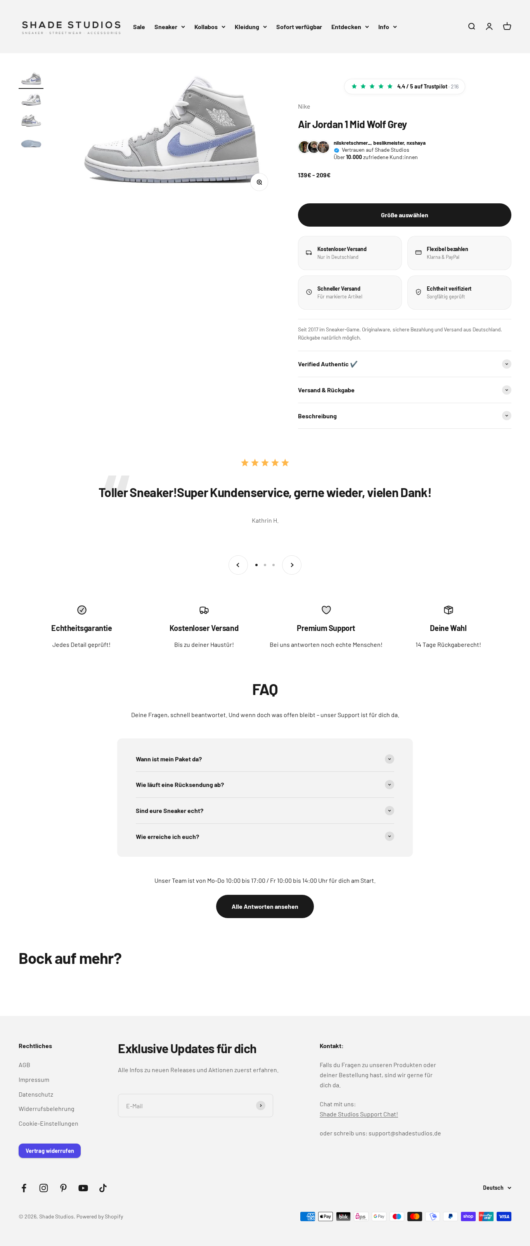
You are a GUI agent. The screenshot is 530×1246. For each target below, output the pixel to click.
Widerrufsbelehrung (46, 1108)
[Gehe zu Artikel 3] (31, 122)
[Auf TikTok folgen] (103, 1188)
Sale (139, 26)
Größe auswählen (404, 214)
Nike (304, 106)
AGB (24, 1064)
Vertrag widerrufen (50, 1150)
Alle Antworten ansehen (265, 906)
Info (383, 26)
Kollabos (206, 26)
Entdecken (346, 26)
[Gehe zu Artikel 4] (31, 143)
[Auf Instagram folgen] (43, 1188)
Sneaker (165, 26)
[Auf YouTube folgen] (83, 1188)
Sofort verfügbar (299, 26)
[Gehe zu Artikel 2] (31, 101)
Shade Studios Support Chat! (359, 1114)
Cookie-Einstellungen (48, 1123)
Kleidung (247, 26)
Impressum (34, 1079)
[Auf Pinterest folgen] (63, 1188)
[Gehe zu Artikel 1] (31, 80)
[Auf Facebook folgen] (24, 1188)
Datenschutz (36, 1094)
